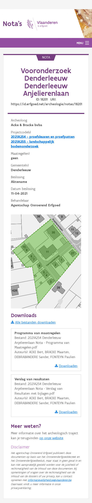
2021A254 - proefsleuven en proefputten (42, 137)
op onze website (51, 438)
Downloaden (68, 366)
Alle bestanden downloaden (35, 322)
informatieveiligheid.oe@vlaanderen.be (49, 480)
